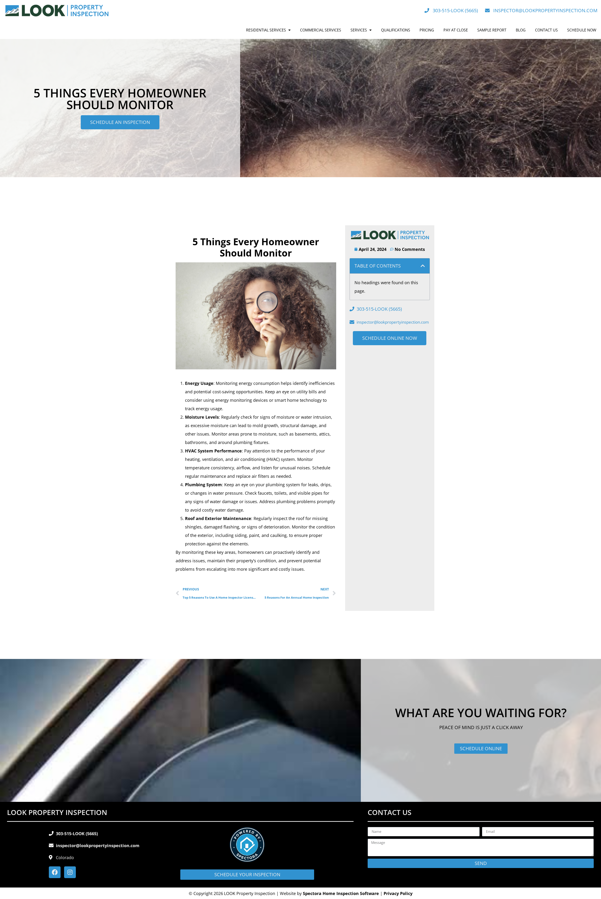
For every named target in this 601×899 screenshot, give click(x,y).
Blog (521, 30)
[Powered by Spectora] (247, 860)
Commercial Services (320, 30)
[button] (423, 266)
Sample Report (491, 30)
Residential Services (266, 30)
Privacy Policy (398, 893)
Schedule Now (581, 30)
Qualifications (395, 30)
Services (359, 30)
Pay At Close (455, 30)
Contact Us (546, 30)
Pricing (427, 30)
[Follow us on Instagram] (70, 872)
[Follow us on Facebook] (55, 872)
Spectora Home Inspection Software (341, 893)
